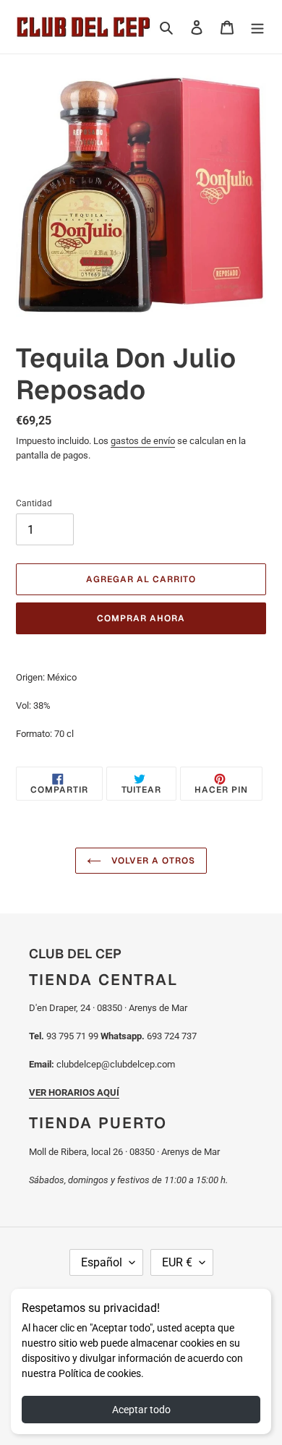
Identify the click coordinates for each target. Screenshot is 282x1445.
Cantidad (34, 503)
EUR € (177, 1262)
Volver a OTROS (151, 860)
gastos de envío (143, 440)
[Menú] (257, 26)
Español (101, 1262)
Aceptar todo (141, 1409)
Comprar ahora (140, 618)
